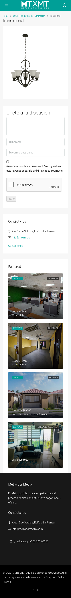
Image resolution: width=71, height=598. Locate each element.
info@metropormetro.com (27, 528)
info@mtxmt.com (22, 237)
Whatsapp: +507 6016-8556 (32, 541)
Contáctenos (15, 245)
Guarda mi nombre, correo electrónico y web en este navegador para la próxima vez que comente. (34, 168)
